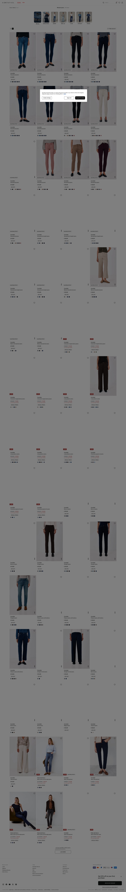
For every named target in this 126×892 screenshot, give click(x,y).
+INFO (64, 93)
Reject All (69, 97)
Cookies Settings (47, 97)
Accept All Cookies (80, 97)
